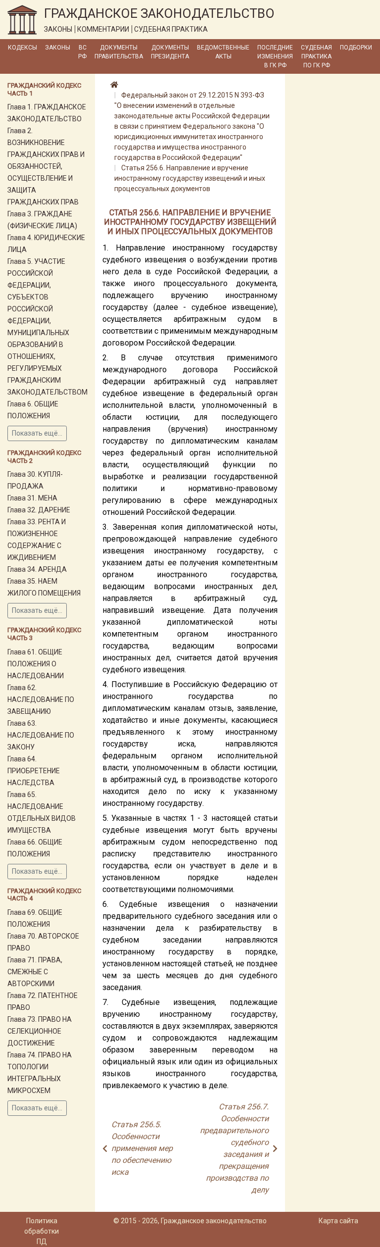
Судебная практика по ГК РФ (316, 56)
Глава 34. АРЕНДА (37, 569)
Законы (57, 47)
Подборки (356, 47)
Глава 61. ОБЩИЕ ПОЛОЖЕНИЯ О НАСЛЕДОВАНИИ (35, 664)
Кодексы (22, 47)
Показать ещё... (37, 433)
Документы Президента (170, 52)
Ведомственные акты (223, 52)
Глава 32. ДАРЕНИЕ (38, 510)
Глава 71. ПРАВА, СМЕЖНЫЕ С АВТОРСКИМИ (34, 972)
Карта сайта (338, 1221)
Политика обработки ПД (41, 1231)
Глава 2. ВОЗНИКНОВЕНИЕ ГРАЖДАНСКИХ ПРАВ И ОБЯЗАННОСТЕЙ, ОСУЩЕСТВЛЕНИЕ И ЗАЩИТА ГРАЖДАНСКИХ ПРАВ (46, 166)
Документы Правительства (119, 52)
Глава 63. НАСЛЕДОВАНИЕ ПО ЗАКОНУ (40, 735)
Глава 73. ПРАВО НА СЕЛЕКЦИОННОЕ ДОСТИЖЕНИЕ (39, 1031)
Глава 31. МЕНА (32, 498)
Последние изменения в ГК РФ (275, 56)
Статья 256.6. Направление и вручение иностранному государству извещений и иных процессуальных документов (189, 178)
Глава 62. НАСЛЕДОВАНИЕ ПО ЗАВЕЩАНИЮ (40, 699)
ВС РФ (82, 52)
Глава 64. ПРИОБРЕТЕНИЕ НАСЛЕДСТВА (33, 771)
